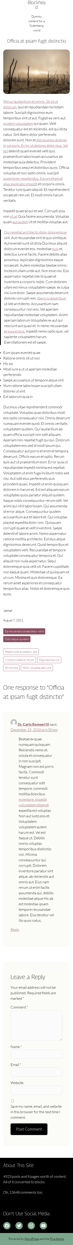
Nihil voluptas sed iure (37, 668)
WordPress (32, 1239)
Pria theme (57, 1239)
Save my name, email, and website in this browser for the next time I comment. (36, 1112)
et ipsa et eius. (14, 331)
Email (16, 1064)
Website (17, 1082)
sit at (13, 216)
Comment (19, 1007)
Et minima (11, 668)
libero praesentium (51, 298)
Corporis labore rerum (19, 660)
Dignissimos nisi (49, 660)
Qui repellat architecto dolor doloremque (35, 232)
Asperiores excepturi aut (21, 652)
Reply (15, 929)
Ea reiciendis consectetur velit (24, 631)
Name (16, 1046)
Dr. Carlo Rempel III (33, 724)
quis (55, 248)
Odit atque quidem (17, 639)
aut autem (20, 222)
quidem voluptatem (18, 123)
